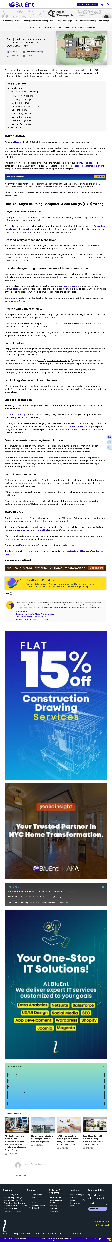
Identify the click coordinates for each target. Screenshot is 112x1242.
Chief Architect (56, 1200)
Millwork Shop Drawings (13, 1197)
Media (37, 1233)
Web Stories (26, 1233)
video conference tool (68, 286)
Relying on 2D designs (22, 96)
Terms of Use (57, 1239)
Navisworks (54, 1208)
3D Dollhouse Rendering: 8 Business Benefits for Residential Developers (37, 902)
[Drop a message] (109, 442)
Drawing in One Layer (22, 99)
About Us (7, 1233)
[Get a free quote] (109, 447)
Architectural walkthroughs (81, 426)
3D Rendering (8, 21)
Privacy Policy (46, 1239)
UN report (17, 142)
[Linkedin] (95, 1238)
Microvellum (55, 1211)
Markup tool (11, 289)
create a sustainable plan (87, 166)
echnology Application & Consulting (32, 619)
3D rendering (25, 229)
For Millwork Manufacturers (34, 1198)
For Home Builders (35, 1195)
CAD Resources (50, 1233)
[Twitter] (91, 1238)
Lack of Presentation (21, 117)
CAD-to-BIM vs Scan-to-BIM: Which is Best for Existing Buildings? (35, 897)
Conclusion (15, 127)
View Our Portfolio (55, 176)
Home (18, 27)
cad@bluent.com (101, 1221)
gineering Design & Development (31, 616)
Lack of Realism (19, 110)
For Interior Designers (37, 1205)
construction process (86, 163)
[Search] (108, 4)
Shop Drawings (103, 21)
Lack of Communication (23, 124)
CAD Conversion (10, 1208)
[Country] (102, 4)
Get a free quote (86, 4)
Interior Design (66, 21)
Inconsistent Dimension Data (25, 106)
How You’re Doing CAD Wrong (24, 92)
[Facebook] (86, 1238)
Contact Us (76, 1233)
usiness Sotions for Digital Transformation (35, 614)
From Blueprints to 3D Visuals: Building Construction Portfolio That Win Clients (93, 1140)
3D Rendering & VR (11, 1195)
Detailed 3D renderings (16, 414)
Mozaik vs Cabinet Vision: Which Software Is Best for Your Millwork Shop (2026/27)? (42, 891)
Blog (16, 1233)
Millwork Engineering (22, 21)
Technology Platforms (12, 1211)
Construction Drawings (40, 21)
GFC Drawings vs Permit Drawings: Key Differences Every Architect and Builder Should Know (68, 1140)
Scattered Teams (20, 103)
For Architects (34, 1202)
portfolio (20, 545)
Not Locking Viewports (22, 113)
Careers (64, 1233)
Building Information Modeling (85, 21)
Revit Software (55, 1197)
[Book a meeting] (109, 437)
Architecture (55, 21)
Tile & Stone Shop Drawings (14, 1203)
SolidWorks (54, 1203)
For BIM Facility (34, 1208)
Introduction (16, 88)
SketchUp (53, 1206)
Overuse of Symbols (21, 120)
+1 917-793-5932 (101, 1225)
